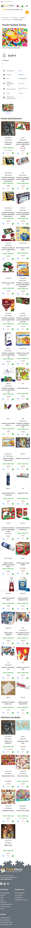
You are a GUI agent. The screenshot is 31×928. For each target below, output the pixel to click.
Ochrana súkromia (5, 906)
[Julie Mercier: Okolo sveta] (18, 752)
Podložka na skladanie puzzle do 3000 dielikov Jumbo (22, 144)
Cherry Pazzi (8, 840)
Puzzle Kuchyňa (7, 19)
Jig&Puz (8, 348)
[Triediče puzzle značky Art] (3, 294)
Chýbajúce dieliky (5, 917)
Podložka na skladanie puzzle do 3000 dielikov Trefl (22, 179)
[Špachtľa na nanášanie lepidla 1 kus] (3, 713)
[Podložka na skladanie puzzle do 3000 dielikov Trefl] (18, 189)
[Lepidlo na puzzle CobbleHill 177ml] (18, 609)
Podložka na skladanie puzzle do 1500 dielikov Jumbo (8, 529)
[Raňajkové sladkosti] (3, 821)
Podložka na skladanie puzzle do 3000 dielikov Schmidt (22, 214)
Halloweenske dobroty (8, 776)
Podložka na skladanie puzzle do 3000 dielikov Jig (8, 354)
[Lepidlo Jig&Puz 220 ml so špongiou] (3, 504)
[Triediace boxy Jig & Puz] (18, 469)
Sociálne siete (18, 897)
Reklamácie (3, 902)
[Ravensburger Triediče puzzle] (18, 258)
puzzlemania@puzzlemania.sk (8, 877)
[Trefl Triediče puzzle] (18, 399)
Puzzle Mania (4, 17)
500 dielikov (23, 739)
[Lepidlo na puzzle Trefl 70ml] (18, 678)
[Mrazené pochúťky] (18, 787)
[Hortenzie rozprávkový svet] (3, 678)
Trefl (23, 172)
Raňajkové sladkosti (8, 810)
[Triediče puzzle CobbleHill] (3, 643)
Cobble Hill (23, 593)
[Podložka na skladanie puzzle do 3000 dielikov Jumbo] (18, 154)
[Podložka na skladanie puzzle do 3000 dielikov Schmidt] (18, 224)
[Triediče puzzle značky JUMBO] (18, 574)
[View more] (23, 130)
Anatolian (22, 313)
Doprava (2, 895)
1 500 (20, 70)
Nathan (23, 736)
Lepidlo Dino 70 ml (23, 493)
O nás (2, 899)
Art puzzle (8, 243)
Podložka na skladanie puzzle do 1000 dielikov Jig (8, 390)
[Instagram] (8, 884)
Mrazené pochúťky (22, 776)
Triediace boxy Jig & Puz (23, 458)
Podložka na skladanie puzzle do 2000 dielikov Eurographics (22, 284)
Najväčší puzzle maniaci (21, 899)
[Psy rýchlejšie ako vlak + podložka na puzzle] (18, 643)
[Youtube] (5, 884)
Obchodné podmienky (6, 904)
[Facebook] (1, 884)
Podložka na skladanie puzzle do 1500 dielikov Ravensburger (8, 214)
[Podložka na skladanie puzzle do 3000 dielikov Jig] (3, 364)
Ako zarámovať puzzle (6, 922)
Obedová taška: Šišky (23, 810)
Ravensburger (8, 172)
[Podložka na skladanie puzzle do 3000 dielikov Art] (3, 259)
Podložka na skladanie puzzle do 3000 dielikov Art (8, 249)
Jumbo (23, 137)
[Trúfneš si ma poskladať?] (3, 153)
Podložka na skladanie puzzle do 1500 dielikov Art (8, 319)
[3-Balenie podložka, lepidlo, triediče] (3, 469)
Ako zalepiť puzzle (5, 920)
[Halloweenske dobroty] (3, 787)
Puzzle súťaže (19, 895)
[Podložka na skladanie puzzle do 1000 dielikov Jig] (3, 399)
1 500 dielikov (14, 17)
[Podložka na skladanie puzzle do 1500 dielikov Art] (3, 329)
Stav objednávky (4, 893)
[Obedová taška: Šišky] (18, 821)
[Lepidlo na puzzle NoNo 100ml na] (3, 434)
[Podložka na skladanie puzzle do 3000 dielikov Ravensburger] (3, 189)
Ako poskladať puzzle (6, 924)
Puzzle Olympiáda (20, 893)
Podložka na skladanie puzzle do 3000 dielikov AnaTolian (22, 319)
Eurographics (22, 278)
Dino (23, 488)
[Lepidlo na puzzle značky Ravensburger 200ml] (3, 574)
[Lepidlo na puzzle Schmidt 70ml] (18, 713)
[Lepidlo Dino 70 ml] (18, 504)
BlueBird (22, 17)
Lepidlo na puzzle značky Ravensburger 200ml (8, 564)
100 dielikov (23, 808)
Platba (2, 897)
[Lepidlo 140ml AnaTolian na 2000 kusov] (18, 539)
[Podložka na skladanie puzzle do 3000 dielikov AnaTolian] (18, 329)
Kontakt (2, 908)
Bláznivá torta (8, 845)
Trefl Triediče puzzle (22, 388)
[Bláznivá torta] (3, 856)
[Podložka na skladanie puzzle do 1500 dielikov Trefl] (18, 435)
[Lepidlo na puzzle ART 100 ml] (3, 609)
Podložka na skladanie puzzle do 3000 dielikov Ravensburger (8, 179)
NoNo (8, 418)
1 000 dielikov (8, 140)
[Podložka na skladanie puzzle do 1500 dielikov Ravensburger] (3, 224)
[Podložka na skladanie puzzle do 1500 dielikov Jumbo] (3, 539)
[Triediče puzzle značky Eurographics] (18, 364)
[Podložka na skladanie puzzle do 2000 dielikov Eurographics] (18, 294)
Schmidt (23, 208)
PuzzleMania (8, 137)
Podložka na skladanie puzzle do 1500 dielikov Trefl (22, 425)
